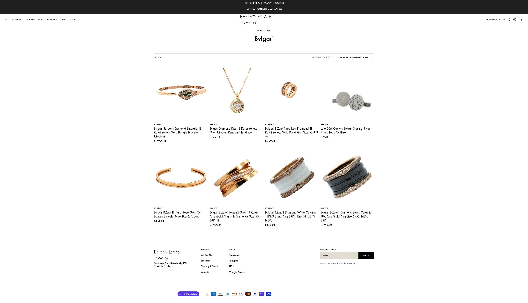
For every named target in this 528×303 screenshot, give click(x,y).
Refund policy (308, 293)
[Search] (509, 19)
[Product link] (180, 94)
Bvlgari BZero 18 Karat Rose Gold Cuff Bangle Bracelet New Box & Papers (178, 214)
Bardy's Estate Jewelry (173, 263)
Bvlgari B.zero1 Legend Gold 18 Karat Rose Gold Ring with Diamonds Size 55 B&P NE (234, 216)
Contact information (339, 293)
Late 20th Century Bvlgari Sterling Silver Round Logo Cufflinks (345, 130)
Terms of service (322, 293)
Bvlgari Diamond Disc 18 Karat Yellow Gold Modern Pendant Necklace (233, 130)
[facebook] (367, 294)
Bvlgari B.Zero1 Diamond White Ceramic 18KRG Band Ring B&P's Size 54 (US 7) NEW (290, 216)
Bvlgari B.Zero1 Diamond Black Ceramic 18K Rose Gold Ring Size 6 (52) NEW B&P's (346, 216)
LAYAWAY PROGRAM (273, 2)
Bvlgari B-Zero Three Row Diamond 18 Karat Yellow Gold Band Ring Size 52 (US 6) (291, 132)
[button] (8, 19)
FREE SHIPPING (252, 2)
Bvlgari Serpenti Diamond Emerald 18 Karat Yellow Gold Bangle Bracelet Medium (177, 132)
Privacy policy (294, 293)
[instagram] (372, 294)
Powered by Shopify (162, 266)
